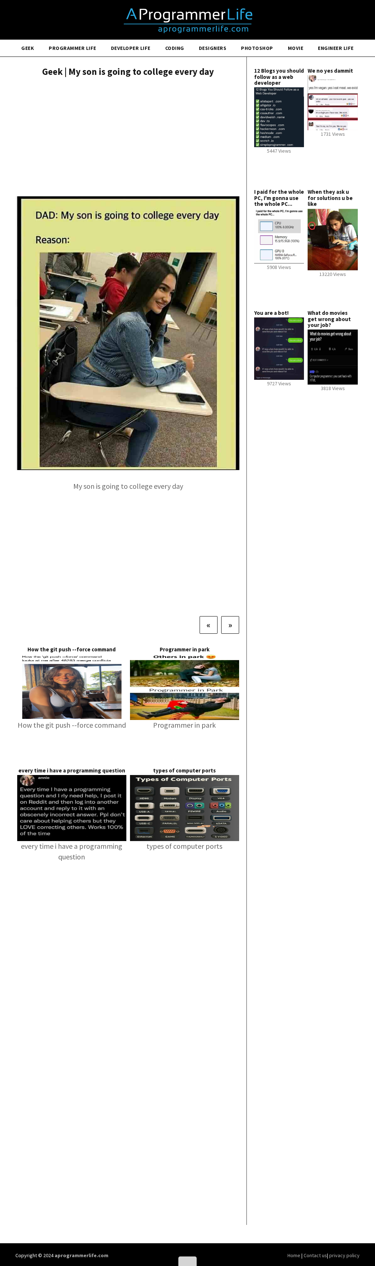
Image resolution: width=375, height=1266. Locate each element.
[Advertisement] (128, 137)
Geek (27, 48)
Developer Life (131, 48)
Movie (296, 48)
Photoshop (257, 48)
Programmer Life (72, 48)
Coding (174, 48)
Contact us (315, 1255)
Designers (213, 48)
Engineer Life (336, 48)
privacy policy (344, 1255)
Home (294, 1255)
